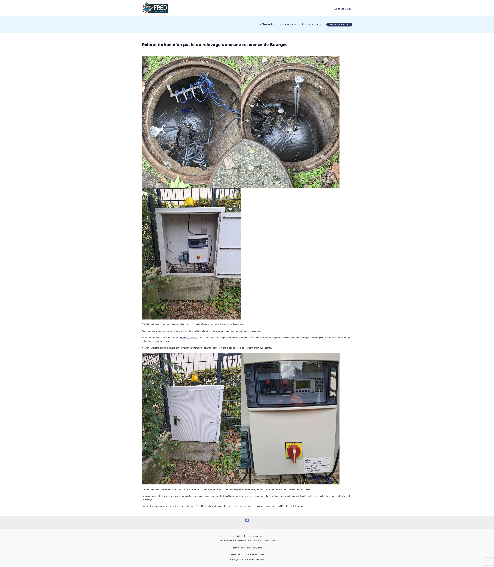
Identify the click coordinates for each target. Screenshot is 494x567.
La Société (265, 24)
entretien (161, 496)
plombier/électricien (188, 337)
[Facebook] (247, 520)
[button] (294, 24)
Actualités (309, 24)
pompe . (301, 506)
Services (286, 24)
